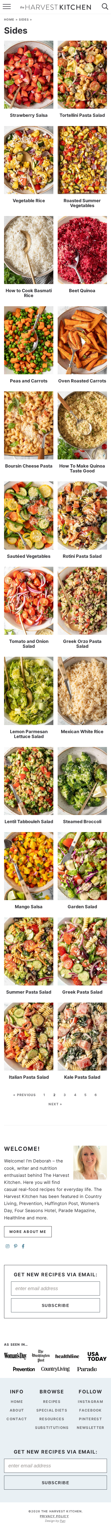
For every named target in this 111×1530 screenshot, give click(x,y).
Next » (55, 1104)
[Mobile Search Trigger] (105, 7)
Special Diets (51, 1410)
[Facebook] (23, 1246)
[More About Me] (90, 1163)
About (17, 1410)
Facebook (90, 1410)
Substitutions (52, 1427)
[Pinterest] (15, 1246)
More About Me (27, 1231)
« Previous (24, 1095)
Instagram (90, 1401)
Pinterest (90, 1419)
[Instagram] (7, 1246)
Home (9, 19)
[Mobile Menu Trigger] (5, 7)
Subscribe (56, 1305)
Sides (24, 19)
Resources (51, 1419)
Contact (16, 1419)
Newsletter (91, 1427)
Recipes (52, 1401)
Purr (62, 1521)
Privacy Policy (54, 1516)
